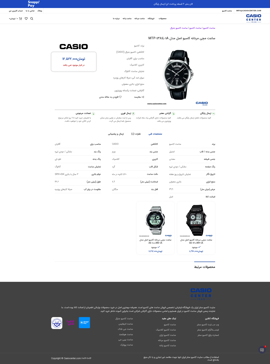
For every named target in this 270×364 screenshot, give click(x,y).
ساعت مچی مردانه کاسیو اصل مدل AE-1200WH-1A (196, 241)
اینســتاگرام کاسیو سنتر (208, 329)
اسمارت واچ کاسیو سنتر (208, 335)
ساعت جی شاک (125, 329)
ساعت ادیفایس (126, 324)
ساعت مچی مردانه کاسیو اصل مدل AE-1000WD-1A (155, 241)
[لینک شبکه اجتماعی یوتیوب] (51, 11)
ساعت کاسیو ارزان (167, 335)
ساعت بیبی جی (125, 339)
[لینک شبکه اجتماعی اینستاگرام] (56, 11)
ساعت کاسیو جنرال (179, 28)
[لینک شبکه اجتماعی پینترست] (47, 11)
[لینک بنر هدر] (135, 4)
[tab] (155, 134)
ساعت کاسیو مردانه (167, 340)
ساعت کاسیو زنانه (167, 345)
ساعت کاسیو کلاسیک (166, 329)
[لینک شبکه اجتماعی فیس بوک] (63, 11)
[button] (196, 223)
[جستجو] (32, 18)
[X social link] (60, 11)
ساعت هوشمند (126, 334)
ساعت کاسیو (209, 28)
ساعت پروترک (126, 344)
